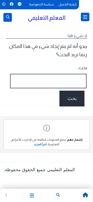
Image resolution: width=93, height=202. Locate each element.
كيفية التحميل (67, 4)
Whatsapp (3, 4)
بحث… (81, 67)
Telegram (20, 4)
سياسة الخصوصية (41, 4)
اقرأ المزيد (40, 144)
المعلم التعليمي (47, 17)
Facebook (11, 4)
